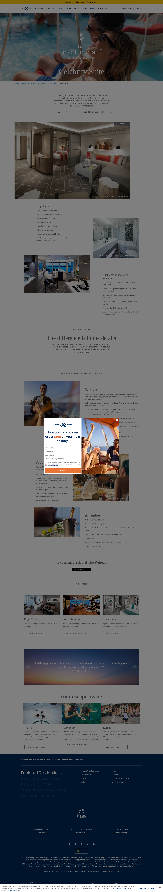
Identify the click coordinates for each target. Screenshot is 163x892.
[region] (81, 888)
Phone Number (50, 459)
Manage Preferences (146, 888)
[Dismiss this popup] (116, 420)
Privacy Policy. (54, 465)
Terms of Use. (15, 890)
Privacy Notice (121, 888)
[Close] (160, 888)
